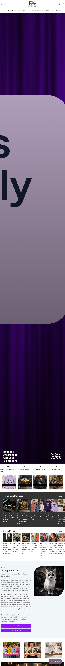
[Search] (5, 4)
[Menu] (2, 4)
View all (59, 496)
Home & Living (50, 10)
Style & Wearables (40, 10)
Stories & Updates (16, 630)
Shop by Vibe (18, 10)
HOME (5, 10)
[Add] (9, 539)
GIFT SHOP (59, 10)
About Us (10, 10)
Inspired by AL (56, 469)
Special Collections (28, 10)
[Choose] (13, 509)
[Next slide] (60, 512)
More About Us (16, 625)
